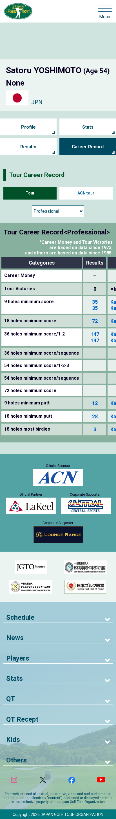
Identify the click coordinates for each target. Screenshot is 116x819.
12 (95, 403)
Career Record (88, 146)
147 (95, 334)
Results (28, 146)
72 (95, 321)
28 (95, 416)
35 (95, 302)
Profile (28, 127)
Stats (87, 127)
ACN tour (85, 193)
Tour (30, 193)
